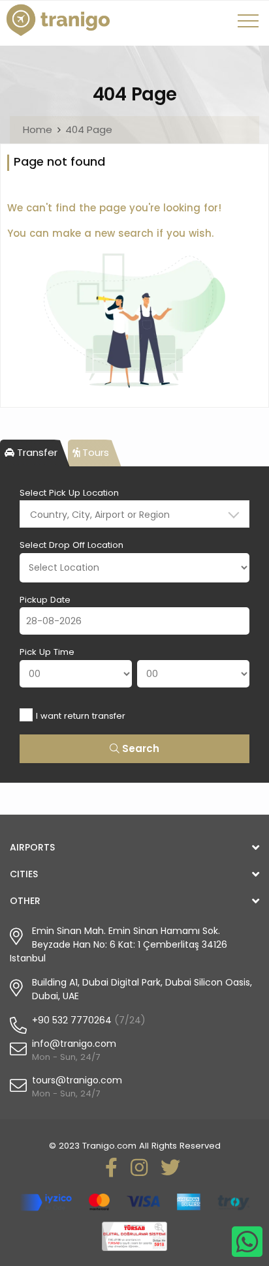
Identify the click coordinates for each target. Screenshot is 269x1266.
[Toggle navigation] (250, 25)
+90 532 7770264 (72, 1020)
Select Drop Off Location (71, 545)
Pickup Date (45, 600)
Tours (94, 452)
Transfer (35, 452)
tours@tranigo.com (77, 1080)
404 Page (88, 129)
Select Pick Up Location (69, 493)
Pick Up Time (47, 652)
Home (37, 129)
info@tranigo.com (74, 1043)
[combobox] (134, 514)
